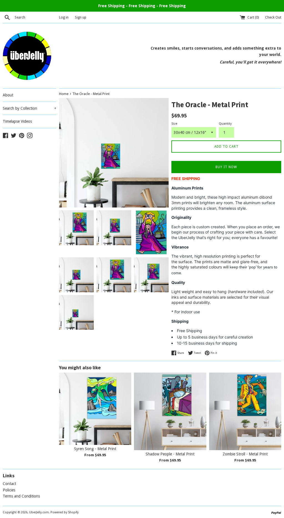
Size (174, 123)
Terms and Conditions (21, 496)
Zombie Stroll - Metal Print (245, 454)
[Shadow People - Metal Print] (170, 411)
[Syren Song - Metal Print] (95, 409)
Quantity (225, 123)
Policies (9, 490)
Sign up (80, 17)
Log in (64, 17)
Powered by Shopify (64, 512)
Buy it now (226, 167)
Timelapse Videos (17, 121)
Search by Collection (29, 108)
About (8, 95)
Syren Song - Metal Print (95, 449)
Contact (9, 483)
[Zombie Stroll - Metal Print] (245, 411)
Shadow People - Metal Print (170, 454)
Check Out (273, 17)
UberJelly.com (39, 512)
